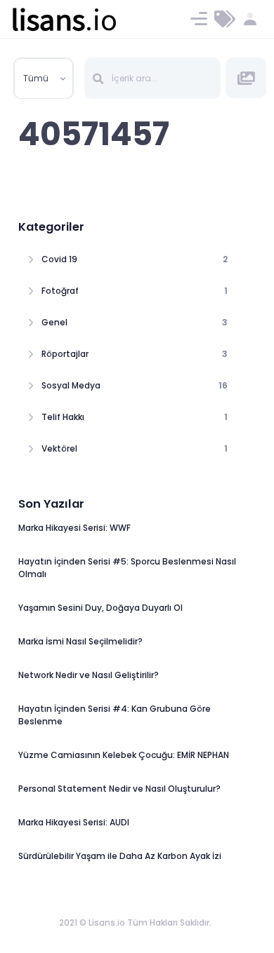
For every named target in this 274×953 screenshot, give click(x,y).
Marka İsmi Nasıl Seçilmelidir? (80, 641)
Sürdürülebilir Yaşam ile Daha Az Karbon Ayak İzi (119, 856)
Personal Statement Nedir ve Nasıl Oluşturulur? (119, 789)
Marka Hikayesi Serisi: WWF (74, 528)
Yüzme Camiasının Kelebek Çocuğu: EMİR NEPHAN (123, 755)
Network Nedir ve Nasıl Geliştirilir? (88, 675)
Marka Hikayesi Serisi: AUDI (73, 822)
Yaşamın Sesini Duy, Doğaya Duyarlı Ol (100, 608)
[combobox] (43, 78)
